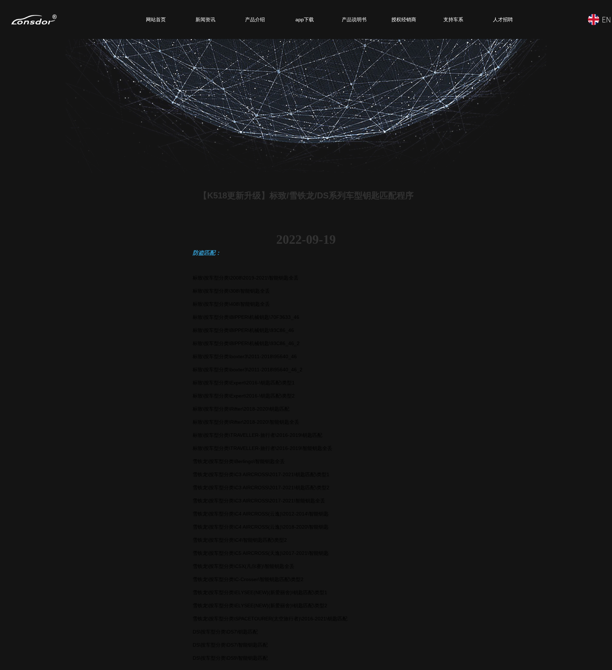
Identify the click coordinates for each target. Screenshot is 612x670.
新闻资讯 (205, 19)
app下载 (304, 19)
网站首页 (156, 19)
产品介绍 (255, 19)
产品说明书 (354, 19)
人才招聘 (503, 19)
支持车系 (453, 19)
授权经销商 (403, 19)
